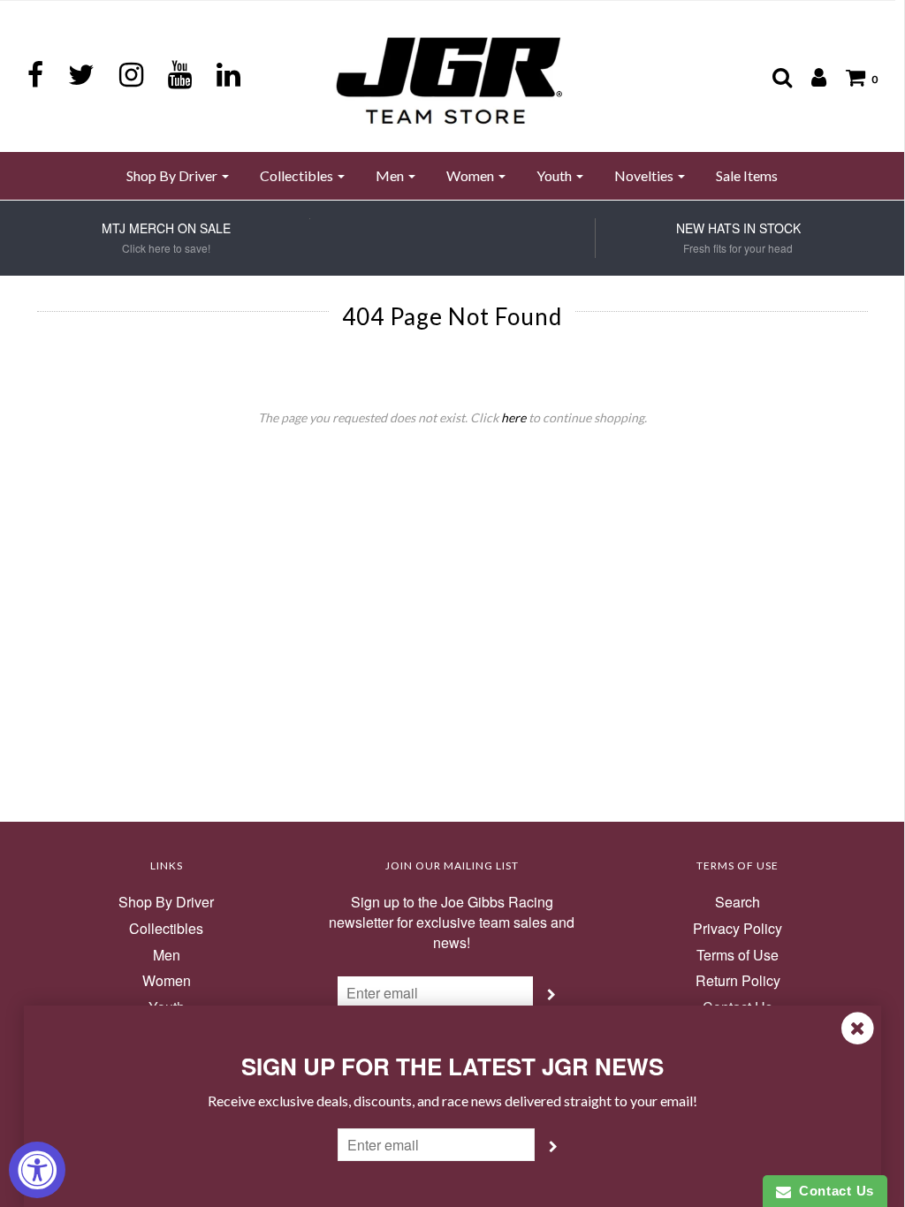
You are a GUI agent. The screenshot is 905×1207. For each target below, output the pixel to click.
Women (166, 981)
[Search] (773, 76)
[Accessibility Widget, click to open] (37, 1170)
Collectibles (166, 928)
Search (737, 902)
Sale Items (747, 175)
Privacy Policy (737, 928)
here (513, 417)
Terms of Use (737, 955)
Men (166, 955)
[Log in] (810, 76)
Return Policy (738, 981)
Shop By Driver (166, 902)
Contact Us (832, 1190)
